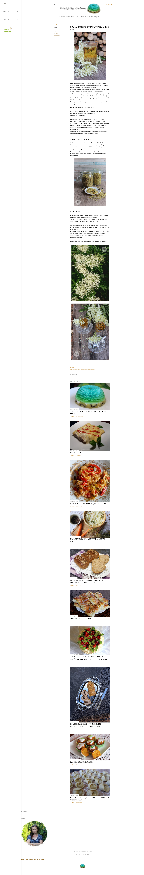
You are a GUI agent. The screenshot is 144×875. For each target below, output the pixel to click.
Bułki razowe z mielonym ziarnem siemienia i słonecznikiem (86, 581)
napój (55, 31)
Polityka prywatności (39, 859)
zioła (55, 37)
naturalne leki (57, 35)
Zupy (86, 17)
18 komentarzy (79, 544)
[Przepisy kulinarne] (7, 32)
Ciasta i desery (65, 17)
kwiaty (55, 29)
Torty (73, 17)
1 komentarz (78, 455)
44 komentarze (79, 416)
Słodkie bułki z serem (80, 618)
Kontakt (31, 859)
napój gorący (56, 33)
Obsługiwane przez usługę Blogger (84, 851)
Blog (22, 859)
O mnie (26, 859)
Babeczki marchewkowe (81, 762)
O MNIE (5, 3)
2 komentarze (79, 802)
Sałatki (91, 17)
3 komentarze (79, 585)
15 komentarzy (79, 506)
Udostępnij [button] (56, 24)
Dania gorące (80, 17)
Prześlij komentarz (75, 376)
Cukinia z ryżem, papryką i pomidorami (88, 503)
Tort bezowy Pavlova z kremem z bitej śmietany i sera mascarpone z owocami (89, 658)
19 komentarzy (79, 621)
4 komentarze (79, 661)
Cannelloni (76, 453)
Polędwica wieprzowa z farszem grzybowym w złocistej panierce (86, 725)
